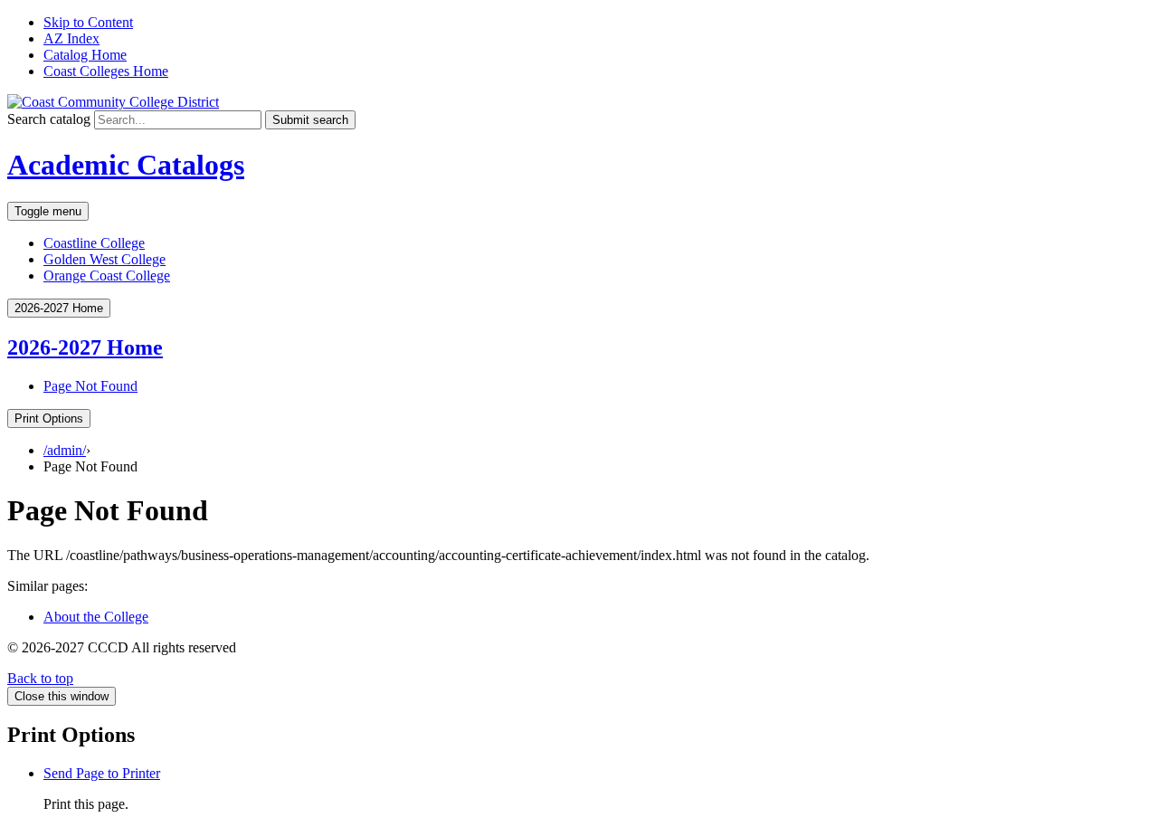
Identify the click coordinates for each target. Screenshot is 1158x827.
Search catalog (48, 119)
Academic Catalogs (125, 164)
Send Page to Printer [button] (101, 773)
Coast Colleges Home (105, 71)
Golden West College (104, 259)
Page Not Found (90, 386)
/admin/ (64, 450)
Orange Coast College (106, 275)
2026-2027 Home (85, 347)
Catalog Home (85, 54)
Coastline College (94, 243)
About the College (95, 616)
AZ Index (71, 38)
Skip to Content (88, 22)
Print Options (48, 418)
